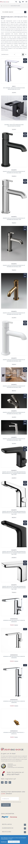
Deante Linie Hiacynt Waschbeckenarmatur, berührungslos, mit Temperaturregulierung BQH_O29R (14, 513)
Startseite (6, 5)
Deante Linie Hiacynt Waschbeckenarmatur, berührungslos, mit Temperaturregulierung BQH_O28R (14, 588)
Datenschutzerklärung (17, 801)
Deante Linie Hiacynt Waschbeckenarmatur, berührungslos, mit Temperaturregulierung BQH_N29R (14, 473)
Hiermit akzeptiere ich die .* (12, 801)
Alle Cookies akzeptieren (13, 841)
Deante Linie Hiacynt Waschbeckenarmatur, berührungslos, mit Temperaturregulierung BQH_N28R (14, 553)
